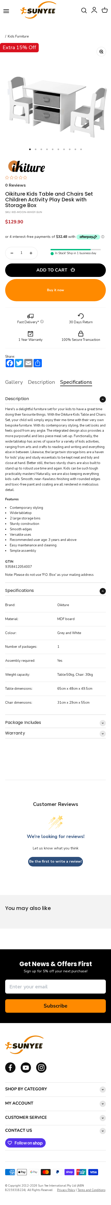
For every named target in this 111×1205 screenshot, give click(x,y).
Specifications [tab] (76, 382)
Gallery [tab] (14, 382)
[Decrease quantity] (11, 253)
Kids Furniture (18, 36)
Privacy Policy (66, 1190)
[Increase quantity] (31, 253)
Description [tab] (41, 382)
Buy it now (55, 290)
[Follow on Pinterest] (41, 1072)
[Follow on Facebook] (10, 1072)
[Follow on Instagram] (26, 1072)
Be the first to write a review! (55, 861)
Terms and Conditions (91, 1190)
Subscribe (55, 1005)
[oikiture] (26, 166)
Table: (61, 674)
